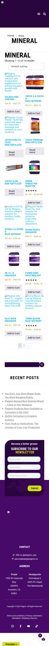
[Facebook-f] (20, 626)
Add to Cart (13, 111)
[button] (39, 14)
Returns (33, 618)
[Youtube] (28, 626)
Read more (12, 153)
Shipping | (26, 618)
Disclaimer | (17, 618)
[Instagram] (12, 626)
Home (10, 35)
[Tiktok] (36, 626)
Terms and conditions (16, 616)
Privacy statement (34, 616)
